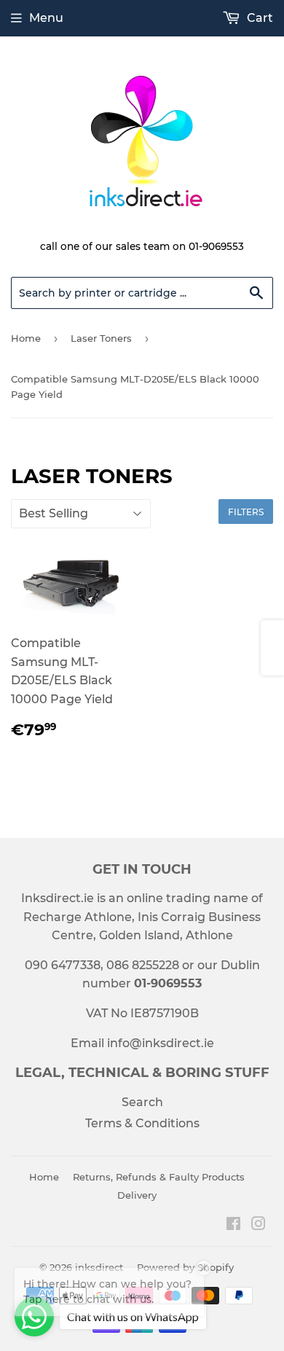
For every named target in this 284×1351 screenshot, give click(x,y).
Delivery (137, 1195)
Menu (46, 18)
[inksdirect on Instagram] (258, 1225)
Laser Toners (101, 338)
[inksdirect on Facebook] (233, 1225)
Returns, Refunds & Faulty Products (159, 1177)
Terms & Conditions (142, 1123)
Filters (246, 511)
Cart (258, 18)
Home (26, 338)
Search (142, 1102)
